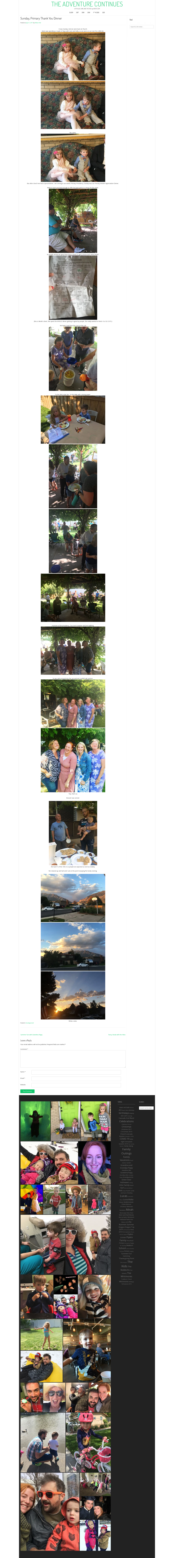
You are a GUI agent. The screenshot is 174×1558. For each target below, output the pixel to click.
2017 (77, 12)
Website (23, 1085)
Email (22, 1078)
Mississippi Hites (125, 1213)
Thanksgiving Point (126, 1258)
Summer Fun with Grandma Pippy (31, 1035)
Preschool (130, 1241)
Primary (121, 1243)
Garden (129, 1163)
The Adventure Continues (87, 4)
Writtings (131, 1282)
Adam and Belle (124, 1107)
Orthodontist (126, 1229)
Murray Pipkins (123, 1217)
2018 (83, 12)
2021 (103, 12)
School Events (130, 1248)
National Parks (125, 1219)
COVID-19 (124, 1138)
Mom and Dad (124, 1215)
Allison (132, 1107)
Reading (124, 1245)
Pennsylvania (126, 1232)
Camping (129, 1116)
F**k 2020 (96, 12)
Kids (120, 1190)
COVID (132, 1136)
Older (71, 12)
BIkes (127, 1110)
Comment (24, 1049)
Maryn (121, 1202)
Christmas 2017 (126, 1129)
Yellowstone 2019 (126, 1284)
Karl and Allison (128, 1188)
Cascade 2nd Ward (126, 1118)
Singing (131, 1251)
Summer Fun (126, 1253)
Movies (131, 1215)
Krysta (124, 1190)
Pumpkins (127, 1243)
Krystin (128, 1191)
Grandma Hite (126, 1170)
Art (120, 1110)
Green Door (126, 1179)
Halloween (124, 1182)
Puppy (132, 1243)
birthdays (124, 1112)
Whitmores (123, 1281)
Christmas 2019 (126, 1132)
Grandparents (128, 1177)
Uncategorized (30, 1023)
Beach (123, 1110)
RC (120, 1245)
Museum (131, 1217)
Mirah (129, 1209)
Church (123, 1134)
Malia (130, 1199)
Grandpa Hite (124, 1175)
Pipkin (125, 1234)
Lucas (123, 1196)
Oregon (121, 1227)
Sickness (122, 1251)
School (122, 1248)
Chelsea (124, 1124)
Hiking (131, 1182)
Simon (126, 1251)
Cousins (127, 1136)
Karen (132, 1185)
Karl (122, 1188)
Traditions (124, 1279)
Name (23, 1072)
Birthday (131, 1110)
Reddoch (129, 1245)
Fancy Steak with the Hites (116, 1035)
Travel (130, 1279)
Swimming (126, 1256)
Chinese (129, 1124)
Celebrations (126, 1121)
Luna (125, 1199)
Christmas (126, 1126)
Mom (131, 1213)
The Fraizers (123, 1262)
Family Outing (128, 1146)
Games (124, 1163)
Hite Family (124, 1185)
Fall (129, 1144)
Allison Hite (38, 23)
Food (131, 1160)
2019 (89, 12)
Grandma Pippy (126, 1172)
